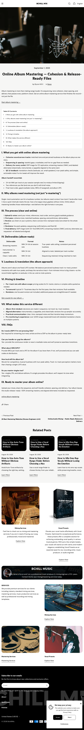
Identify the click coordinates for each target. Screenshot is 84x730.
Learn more (6, 475)
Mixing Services (20, 528)
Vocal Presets (63, 528)
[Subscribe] (47, 685)
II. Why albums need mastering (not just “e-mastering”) (24, 118)
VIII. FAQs (9, 142)
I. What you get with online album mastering (19, 115)
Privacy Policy (67, 712)
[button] (80, 4)
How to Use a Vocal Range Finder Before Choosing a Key (40, 461)
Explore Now (20, 541)
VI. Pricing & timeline (12, 134)
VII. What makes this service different (18, 138)
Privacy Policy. (39, 691)
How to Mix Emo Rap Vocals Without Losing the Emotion (69, 461)
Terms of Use (27, 691)
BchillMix (11, 721)
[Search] (69, 4)
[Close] (81, 703)
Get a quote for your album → (13, 298)
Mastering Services (8, 660)
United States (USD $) (10, 716)
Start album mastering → (11, 102)
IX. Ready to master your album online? (18, 146)
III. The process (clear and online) (16, 122)
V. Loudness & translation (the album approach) (21, 130)
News (49, 84)
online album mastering (10, 397)
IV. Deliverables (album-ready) (16, 126)
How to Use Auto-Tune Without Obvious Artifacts (13, 461)
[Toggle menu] (2, 4)
